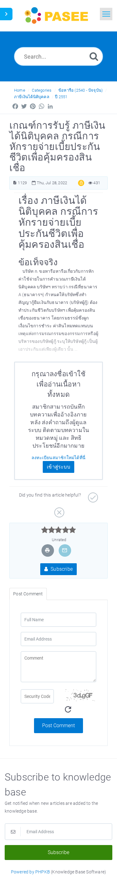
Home (19, 90)
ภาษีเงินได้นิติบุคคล (31, 96)
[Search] (94, 56)
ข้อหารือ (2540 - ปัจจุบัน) (80, 90)
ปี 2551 (61, 96)
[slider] (58, 530)
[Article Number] (15, 183)
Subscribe (61, 569)
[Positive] (92, 495)
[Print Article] (47, 550)
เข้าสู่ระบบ (58, 467)
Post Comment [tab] (28, 593)
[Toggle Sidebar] (6, 14)
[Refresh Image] (68, 709)
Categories (41, 90)
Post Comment (58, 725)
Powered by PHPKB (30, 871)
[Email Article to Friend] (64, 550)
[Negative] (58, 510)
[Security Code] (80, 703)
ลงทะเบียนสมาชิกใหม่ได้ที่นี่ (58, 457)
